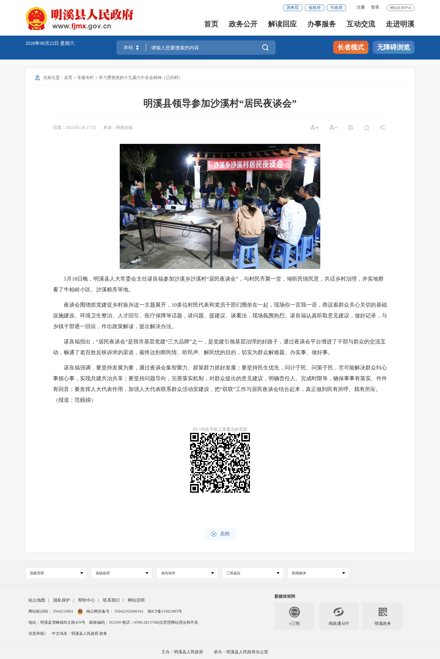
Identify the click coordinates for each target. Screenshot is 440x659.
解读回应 (282, 24)
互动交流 (361, 24)
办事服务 (321, 24)
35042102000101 (129, 611)
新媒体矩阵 (284, 596)
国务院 (292, 7)
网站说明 (136, 600)
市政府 (336, 7)
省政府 (314, 7)
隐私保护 (61, 600)
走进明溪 (400, 24)
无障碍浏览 (393, 47)
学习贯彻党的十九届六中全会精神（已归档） (141, 77)
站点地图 (36, 600)
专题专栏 (85, 77)
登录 (375, 7)
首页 (211, 24)
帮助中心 (86, 600)
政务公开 (243, 24)
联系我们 (111, 600)
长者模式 (351, 47)
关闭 (220, 534)
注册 (360, 7)
